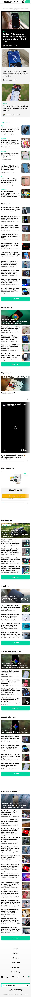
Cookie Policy (15, 972)
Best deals (6, 468)
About (15, 949)
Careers (15, 958)
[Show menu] (1, 1)
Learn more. (15, 9)
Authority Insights (9, 651)
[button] (15, 1)
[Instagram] (7, 977)
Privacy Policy (15, 967)
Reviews (5, 520)
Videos (4, 373)
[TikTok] (29, 977)
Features (5, 307)
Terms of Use (15, 962)
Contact (15, 953)
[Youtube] (13, 977)
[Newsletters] (23, 977)
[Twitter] (18, 977)
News (3, 204)
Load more (15, 298)
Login (27, 1)
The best (5, 586)
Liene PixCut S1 (15, 490)
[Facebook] (2, 977)
